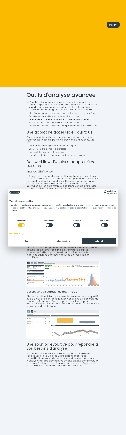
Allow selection (63, 241)
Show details (14, 234)
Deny (27, 241)
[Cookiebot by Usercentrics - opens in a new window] (106, 192)
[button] (113, 25)
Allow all (99, 241)
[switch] (49, 225)
